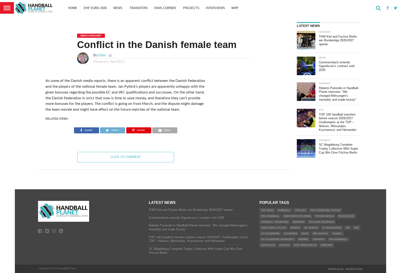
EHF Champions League (325, 210)
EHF (356, 227)
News (117, 8)
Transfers (138, 8)
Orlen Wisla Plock (273, 227)
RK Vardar (311, 227)
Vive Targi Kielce (305, 245)
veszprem (290, 233)
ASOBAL (337, 233)
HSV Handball (338, 239)
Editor (102, 55)
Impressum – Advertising (345, 269)
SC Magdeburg (332, 227)
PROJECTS (191, 8)
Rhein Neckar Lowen (297, 216)
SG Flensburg (270, 233)
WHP (234, 8)
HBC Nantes (320, 233)
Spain (304, 233)
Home (72, 8)
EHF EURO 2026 (95, 8)
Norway (303, 239)
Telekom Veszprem (321, 222)
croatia (284, 245)
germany (319, 239)
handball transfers (274, 222)
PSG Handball (270, 216)
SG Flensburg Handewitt (277, 239)
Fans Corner (165, 8)
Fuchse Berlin (324, 216)
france (295, 227)
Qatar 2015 (268, 245)
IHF (348, 227)
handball (284, 210)
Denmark (298, 222)
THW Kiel (300, 210)
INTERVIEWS (215, 8)
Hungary (327, 245)
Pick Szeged (346, 216)
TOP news (267, 210)
